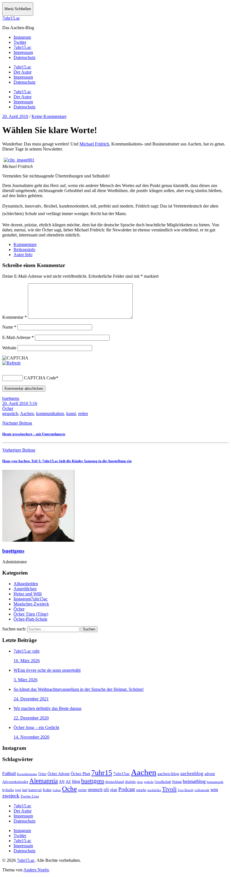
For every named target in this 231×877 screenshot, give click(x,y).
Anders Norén (36, 869)
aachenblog (191, 773)
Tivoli (169, 789)
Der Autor (23, 72)
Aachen (27, 413)
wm (214, 789)
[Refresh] (11, 363)
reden (83, 413)
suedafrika (154, 790)
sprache (141, 790)
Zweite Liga (30, 796)
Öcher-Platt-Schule (30, 619)
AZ (68, 781)
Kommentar (14, 317)
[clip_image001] (19, 160)
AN (62, 782)
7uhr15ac (121, 773)
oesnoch (95, 789)
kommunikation (50, 413)
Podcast (126, 789)
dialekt (130, 782)
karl (24, 790)
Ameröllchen (25, 588)
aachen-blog (168, 773)
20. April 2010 (15, 116)
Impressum (23, 77)
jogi (18, 790)
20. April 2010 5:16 (19, 403)
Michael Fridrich (94, 144)
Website (9, 347)
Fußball (9, 773)
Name (9, 327)
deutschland (114, 782)
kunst (71, 413)
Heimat (177, 782)
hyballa (8, 790)
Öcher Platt (80, 773)
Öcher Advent (59, 774)
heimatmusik (215, 781)
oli (106, 789)
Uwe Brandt (185, 790)
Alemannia (43, 780)
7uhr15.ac (11, 18)
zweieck (10, 796)
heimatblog (194, 781)
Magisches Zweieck (31, 604)
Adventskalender (15, 782)
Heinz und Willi (28, 593)
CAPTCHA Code (40, 377)
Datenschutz (24, 82)
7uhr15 (101, 773)
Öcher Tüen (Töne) (31, 614)
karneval (35, 790)
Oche (69, 788)
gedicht (149, 781)
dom (140, 781)
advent (210, 774)
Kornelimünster (27, 774)
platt (113, 790)
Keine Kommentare (49, 116)
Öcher (7, 408)
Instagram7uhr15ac (31, 598)
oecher (82, 790)
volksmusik (201, 790)
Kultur (47, 790)
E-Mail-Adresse (18, 337)
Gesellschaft (163, 782)
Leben (57, 790)
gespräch (10, 413)
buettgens (10, 398)
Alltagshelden (26, 583)
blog (76, 781)
